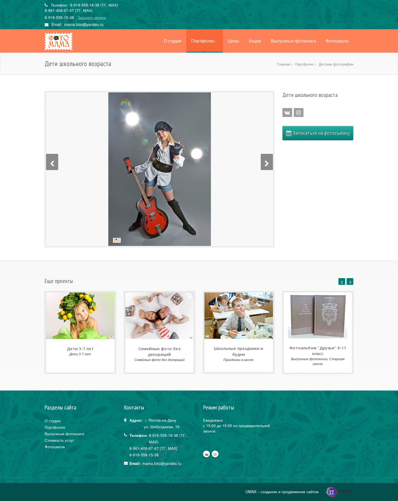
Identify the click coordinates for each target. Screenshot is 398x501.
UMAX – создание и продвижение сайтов (282, 491)
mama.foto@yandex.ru (83, 24)
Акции (255, 41)
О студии (172, 41)
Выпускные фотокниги (293, 41)
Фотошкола (337, 41)
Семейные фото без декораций (159, 351)
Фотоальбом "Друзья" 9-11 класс (317, 350)
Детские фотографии (336, 64)
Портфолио (202, 41)
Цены (233, 41)
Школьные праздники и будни (238, 351)
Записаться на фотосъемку (321, 133)
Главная (283, 64)
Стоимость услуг (59, 440)
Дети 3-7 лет (80, 348)
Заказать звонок (92, 17)
